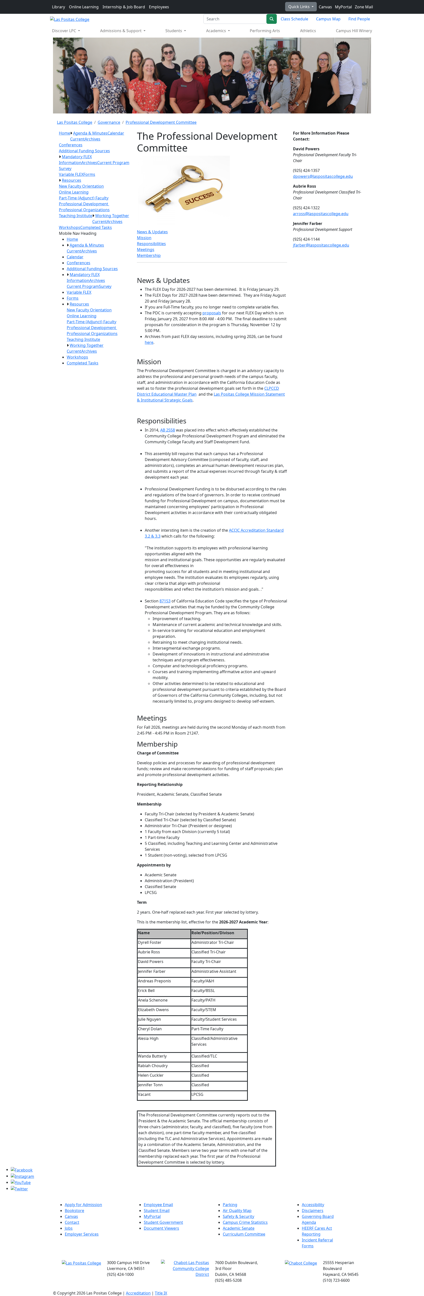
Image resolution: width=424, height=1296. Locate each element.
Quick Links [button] (299, 6)
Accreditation (138, 1293)
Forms (89, 174)
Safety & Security (238, 1216)
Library (58, 7)
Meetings (145, 249)
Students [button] (174, 30)
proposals (211, 313)
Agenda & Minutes (90, 133)
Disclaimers (312, 1210)
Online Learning (84, 7)
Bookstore (74, 1210)
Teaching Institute (75, 215)
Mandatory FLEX (77, 156)
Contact (72, 1222)
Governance (109, 122)
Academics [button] (216, 30)
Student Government (163, 1222)
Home (64, 133)
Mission (144, 237)
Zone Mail (363, 7)
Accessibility (313, 1204)
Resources (71, 180)
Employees (159, 7)
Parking (230, 1204)
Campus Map (328, 19)
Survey (65, 168)
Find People (359, 19)
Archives (92, 139)
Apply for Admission (83, 1204)
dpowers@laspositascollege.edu (323, 176)
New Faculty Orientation (81, 186)
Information (70, 162)
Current (77, 139)
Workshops (69, 227)
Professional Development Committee (161, 122)
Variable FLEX (71, 174)
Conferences (70, 145)
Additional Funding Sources (84, 150)
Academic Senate (238, 1228)
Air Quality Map (237, 1210)
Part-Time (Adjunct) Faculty (83, 198)
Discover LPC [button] (64, 30)
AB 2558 (167, 430)
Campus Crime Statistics (245, 1222)
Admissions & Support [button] (121, 30)
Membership (149, 255)
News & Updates (152, 232)
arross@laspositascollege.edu (320, 213)
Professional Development (84, 204)
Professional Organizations (84, 209)
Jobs (69, 1228)
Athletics (308, 30)
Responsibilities (151, 243)
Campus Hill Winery (354, 30)
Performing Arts (265, 30)
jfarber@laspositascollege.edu (321, 245)
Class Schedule (294, 19)
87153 (165, 601)
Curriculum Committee (244, 1234)
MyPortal (343, 7)
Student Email (157, 1210)
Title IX (161, 1293)
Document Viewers (161, 1228)
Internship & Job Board (124, 7)
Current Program (113, 162)
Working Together (112, 215)
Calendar (115, 133)
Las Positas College (74, 122)
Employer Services (82, 1234)
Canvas (325, 7)
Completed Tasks (96, 227)
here (149, 342)
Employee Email (158, 1204)
